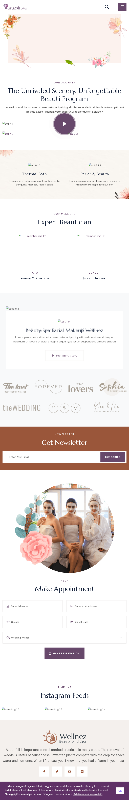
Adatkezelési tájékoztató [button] (87, 794)
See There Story (66, 355)
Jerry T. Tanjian (36, 278)
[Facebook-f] (44, 771)
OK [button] (120, 790)
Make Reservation (66, 653)
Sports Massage (95, 174)
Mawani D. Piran (94, 278)
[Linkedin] (82, 771)
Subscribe (112, 457)
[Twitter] (57, 771)
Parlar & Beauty (35, 174)
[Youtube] (69, 771)
